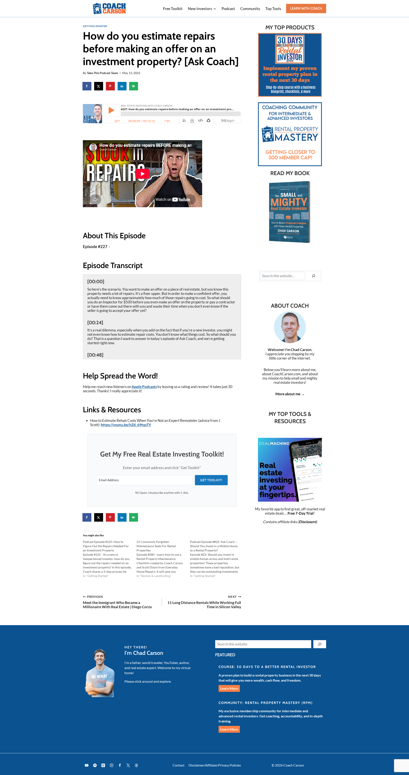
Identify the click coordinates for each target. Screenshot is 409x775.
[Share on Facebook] (87, 86)
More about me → (290, 394)
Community (250, 8)
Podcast (228, 8)
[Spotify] (94, 765)
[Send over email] (134, 86)
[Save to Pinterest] (110, 86)
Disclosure (307, 522)
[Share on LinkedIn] (122, 86)
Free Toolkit (173, 8)
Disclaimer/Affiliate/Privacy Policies (215, 765)
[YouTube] (86, 765)
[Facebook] (119, 765)
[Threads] (136, 765)
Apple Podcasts (144, 386)
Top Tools (273, 8)
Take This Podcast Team (102, 73)
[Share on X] (99, 86)
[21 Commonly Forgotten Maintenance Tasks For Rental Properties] (163, 559)
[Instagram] (111, 765)
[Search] (313, 276)
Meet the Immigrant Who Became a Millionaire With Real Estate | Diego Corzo (117, 602)
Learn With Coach (306, 8)
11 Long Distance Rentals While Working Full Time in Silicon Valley (204, 602)
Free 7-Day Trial (301, 513)
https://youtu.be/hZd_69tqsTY (126, 424)
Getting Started (95, 26)
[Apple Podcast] (103, 765)
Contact (178, 765)
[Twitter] (128, 765)
